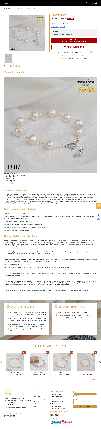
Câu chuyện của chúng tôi (61, 3)
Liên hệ (88, 3)
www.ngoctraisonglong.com (11, 409)
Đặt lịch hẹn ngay (85, 406)
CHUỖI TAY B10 (62, 372)
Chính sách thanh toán (55, 394)
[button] (58, 27)
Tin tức (82, 3)
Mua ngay (74, 40)
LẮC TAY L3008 (15, 372)
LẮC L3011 (86, 372)
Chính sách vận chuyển (55, 399)
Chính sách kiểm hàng (55, 406)
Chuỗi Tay (22, 8)
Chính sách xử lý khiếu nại (56, 396)
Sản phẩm (73, 3)
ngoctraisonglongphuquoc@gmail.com (17, 407)
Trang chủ (39, 3)
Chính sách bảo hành (55, 403)
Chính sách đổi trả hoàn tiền (57, 401)
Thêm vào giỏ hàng (75, 47)
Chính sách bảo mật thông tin (57, 408)
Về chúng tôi (48, 3)
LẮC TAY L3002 (38, 372)
